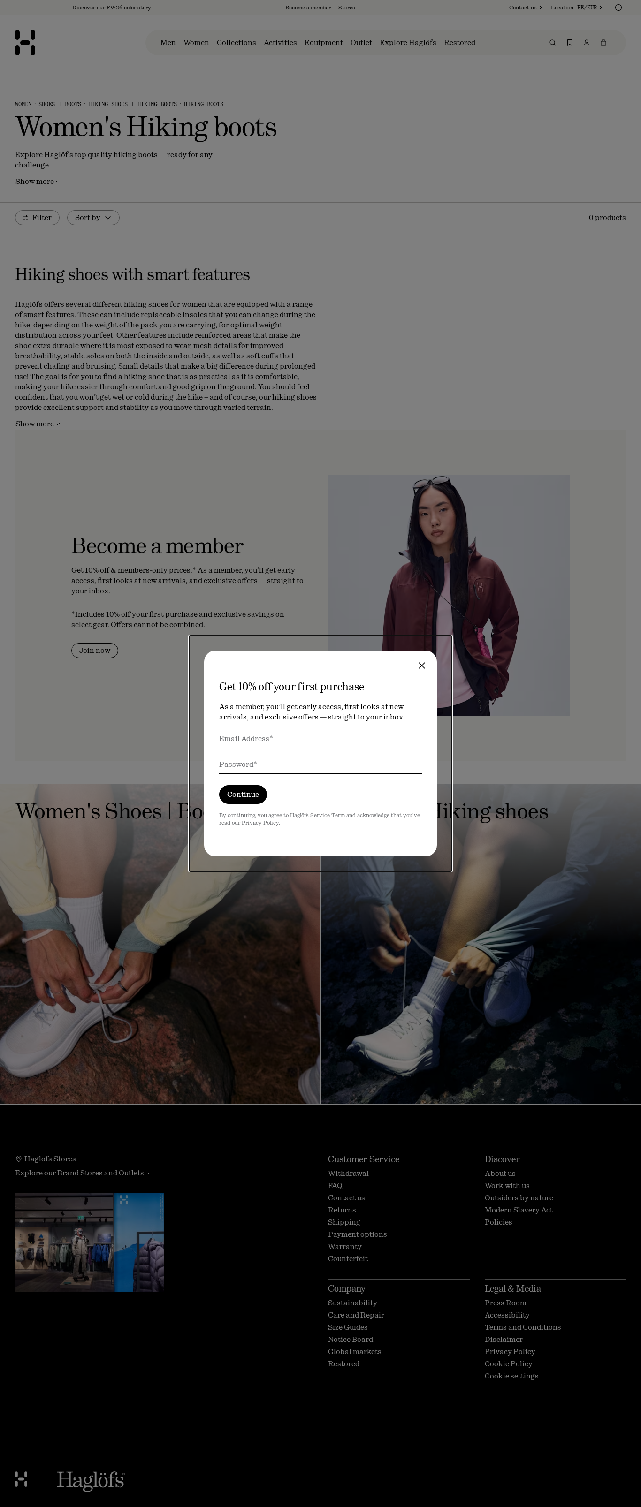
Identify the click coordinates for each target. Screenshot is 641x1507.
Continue (243, 794)
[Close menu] (421, 665)
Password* (238, 764)
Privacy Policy (260, 822)
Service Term (327, 815)
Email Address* (246, 738)
